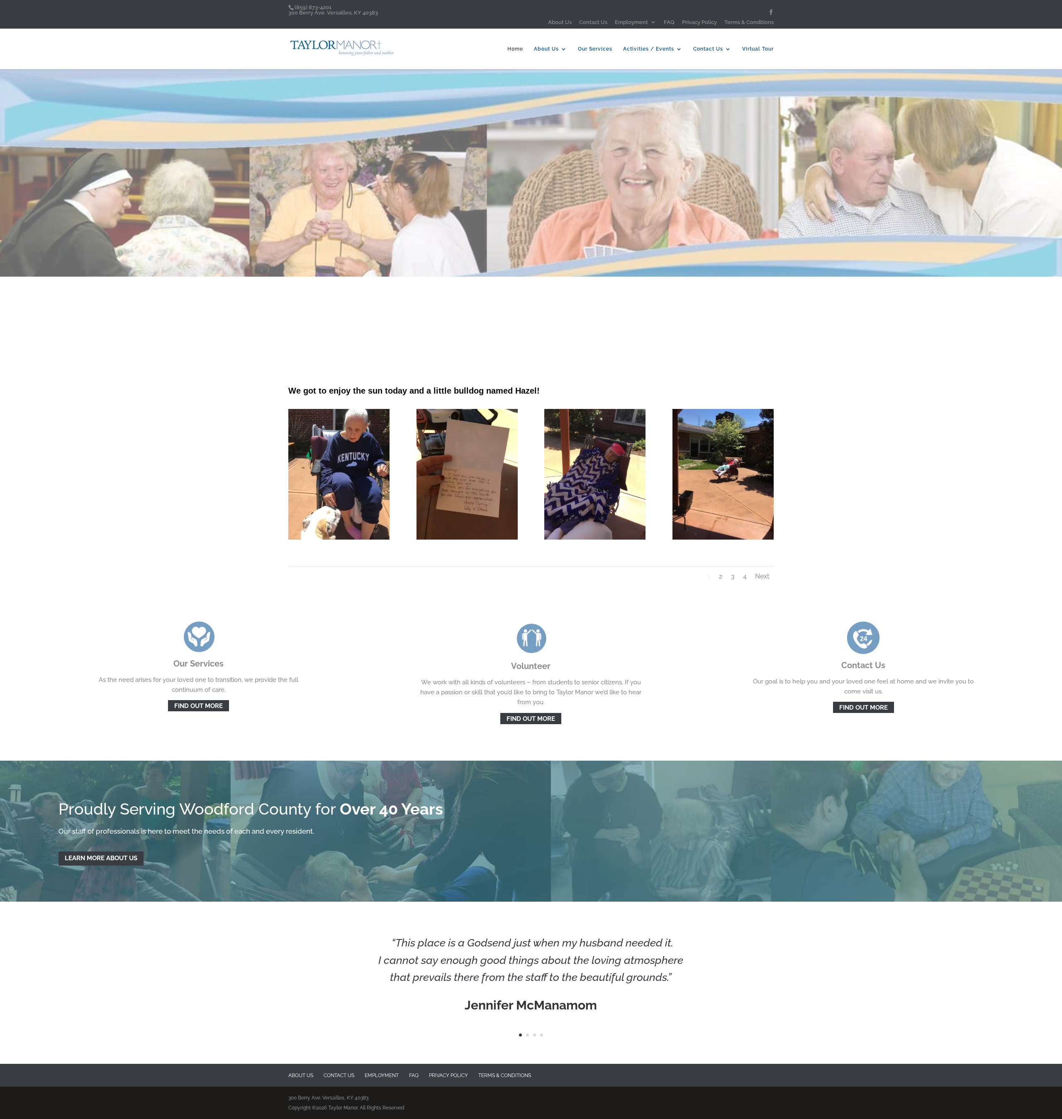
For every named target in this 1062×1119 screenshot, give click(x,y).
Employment (631, 22)
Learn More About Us (101, 858)
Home (515, 49)
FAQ (669, 22)
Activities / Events (648, 49)
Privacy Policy (699, 22)
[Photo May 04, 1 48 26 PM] (467, 537)
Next (762, 576)
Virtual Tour (758, 49)
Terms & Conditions (749, 22)
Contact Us (593, 22)
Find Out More (198, 706)
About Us (560, 22)
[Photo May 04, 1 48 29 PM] (594, 537)
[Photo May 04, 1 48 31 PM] (723, 537)
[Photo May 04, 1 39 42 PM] (339, 537)
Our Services (595, 49)
